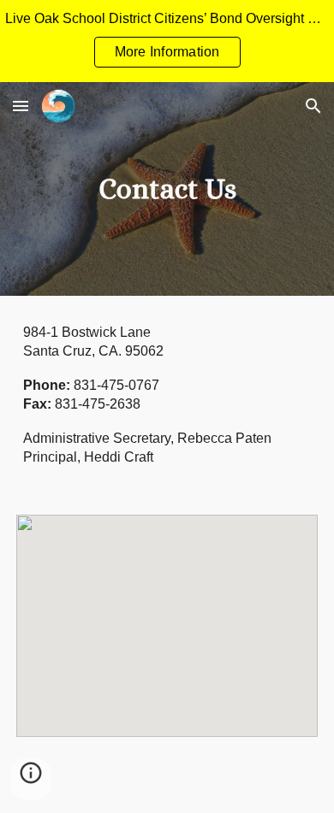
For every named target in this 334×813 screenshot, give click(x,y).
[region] (167, 41)
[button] (20, 105)
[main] (167, 189)
